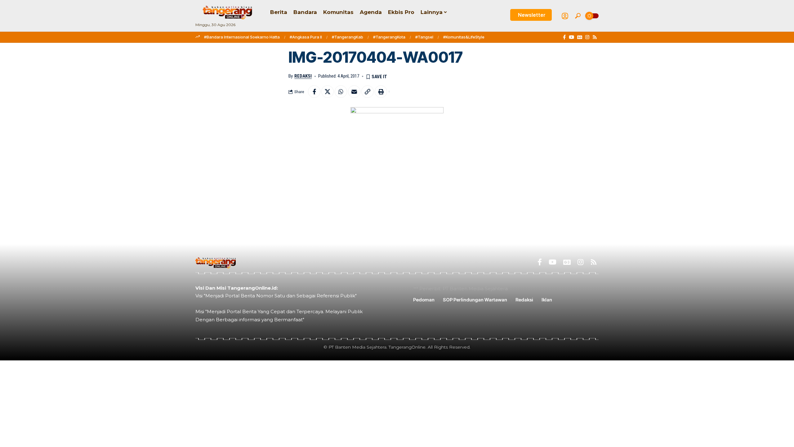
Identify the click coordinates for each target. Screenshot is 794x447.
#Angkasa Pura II (306, 36)
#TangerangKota (389, 36)
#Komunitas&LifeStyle (463, 36)
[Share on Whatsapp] (341, 91)
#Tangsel (424, 36)
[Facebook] (564, 37)
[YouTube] (571, 37)
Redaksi (303, 76)
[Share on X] (327, 91)
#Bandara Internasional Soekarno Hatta (242, 36)
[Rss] (595, 37)
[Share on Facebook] (314, 91)
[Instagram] (587, 37)
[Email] (354, 91)
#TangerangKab (347, 36)
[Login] (565, 16)
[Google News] (580, 37)
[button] (578, 15)
